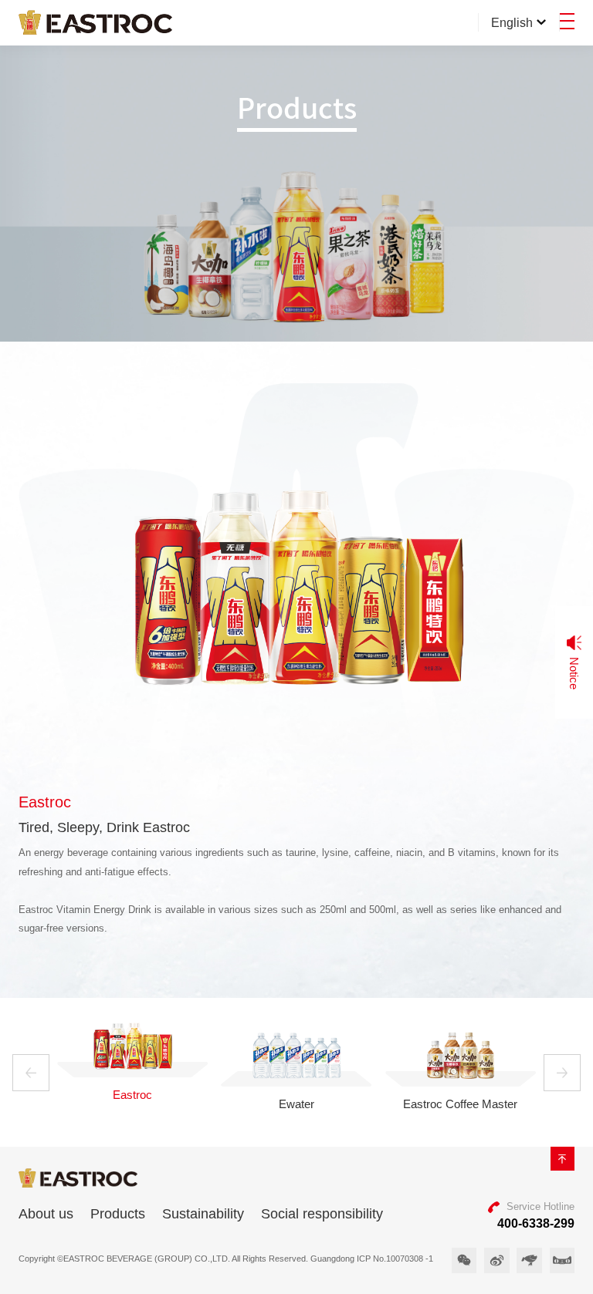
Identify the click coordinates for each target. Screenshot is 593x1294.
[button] (30, 1072)
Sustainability (203, 1214)
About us (46, 1214)
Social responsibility (322, 1214)
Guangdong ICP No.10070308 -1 (371, 1258)
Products (117, 1214)
